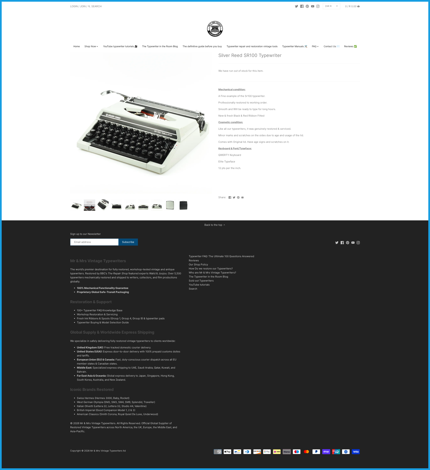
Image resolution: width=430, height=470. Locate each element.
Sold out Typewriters (201, 280)
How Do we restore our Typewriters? (211, 268)
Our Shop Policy (198, 264)
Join (83, 6)
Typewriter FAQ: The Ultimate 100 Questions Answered (221, 256)
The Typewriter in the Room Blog (208, 276)
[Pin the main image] (238, 197)
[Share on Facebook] (230, 197)
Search (193, 288)
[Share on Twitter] (234, 197)
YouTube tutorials (199, 284)
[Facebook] (302, 6)
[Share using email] (242, 197)
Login (74, 6)
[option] (76, 205)
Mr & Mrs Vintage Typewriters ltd (108, 450)
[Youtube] (312, 6)
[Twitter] (296, 6)
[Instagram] (317, 6)
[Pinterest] (307, 6)
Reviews (194, 260)
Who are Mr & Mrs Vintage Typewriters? (212, 272)
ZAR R (328, 6)
